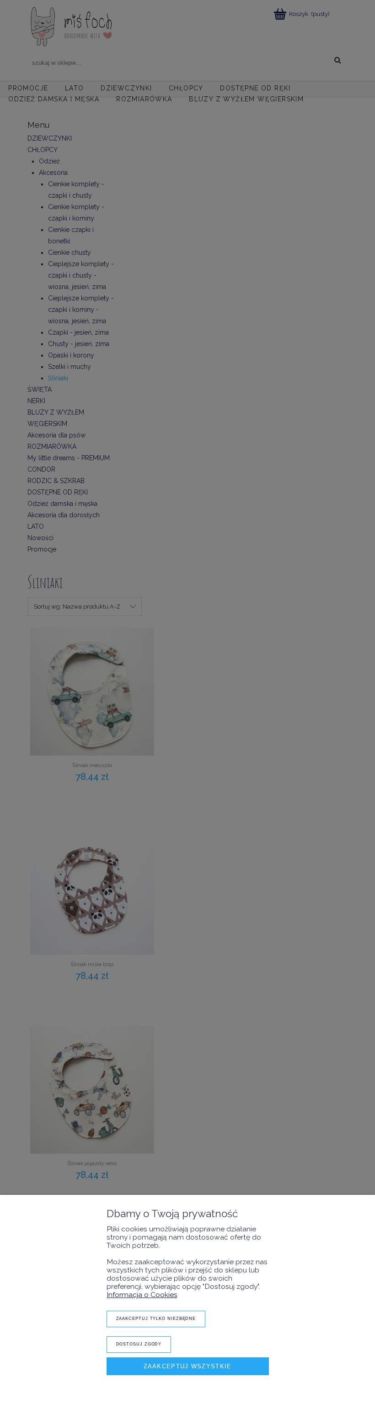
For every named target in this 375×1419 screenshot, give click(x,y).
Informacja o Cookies (142, 1294)
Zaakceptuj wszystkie (188, 1366)
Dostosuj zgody (139, 1344)
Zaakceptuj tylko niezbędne (156, 1318)
